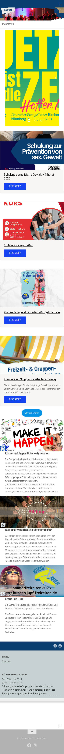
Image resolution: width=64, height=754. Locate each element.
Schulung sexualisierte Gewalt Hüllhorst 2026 (29, 176)
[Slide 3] (35, 120)
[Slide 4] (41, 120)
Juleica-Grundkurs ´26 (12, 682)
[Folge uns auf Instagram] (60, 646)
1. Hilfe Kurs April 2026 (18, 245)
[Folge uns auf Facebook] (55, 646)
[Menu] (60, 3)
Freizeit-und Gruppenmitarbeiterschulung (30, 379)
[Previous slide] (8, 77)
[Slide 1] (23, 120)
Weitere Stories (32, 413)
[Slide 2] (29, 120)
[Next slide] (55, 77)
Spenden (6, 661)
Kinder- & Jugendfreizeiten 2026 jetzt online (32, 312)
